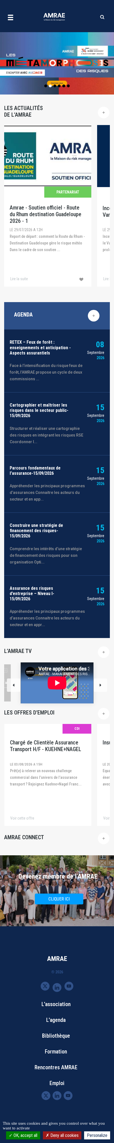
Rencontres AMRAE (56, 1067)
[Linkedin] (57, 987)
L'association (56, 1004)
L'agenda (56, 1020)
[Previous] (13, 685)
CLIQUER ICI (59, 899)
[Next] (100, 685)
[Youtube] (68, 986)
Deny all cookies (64, 1135)
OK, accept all (24, 1135)
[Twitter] (45, 986)
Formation (56, 1051)
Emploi (57, 1083)
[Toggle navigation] (10, 17)
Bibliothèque (56, 1035)
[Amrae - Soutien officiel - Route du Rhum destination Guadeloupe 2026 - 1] (47, 206)
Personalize (97, 1135)
